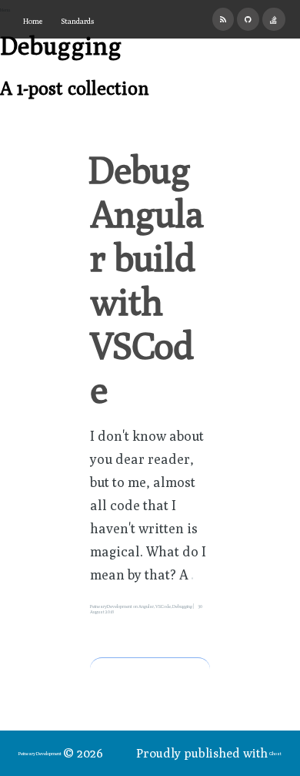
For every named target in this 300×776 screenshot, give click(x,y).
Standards (78, 20)
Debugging (182, 606)
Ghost (275, 753)
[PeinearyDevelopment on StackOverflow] (273, 19)
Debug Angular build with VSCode (146, 280)
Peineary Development (40, 753)
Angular (146, 606)
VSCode (163, 606)
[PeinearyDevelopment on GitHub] (248, 19)
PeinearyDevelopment (111, 606)
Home (33, 20)
